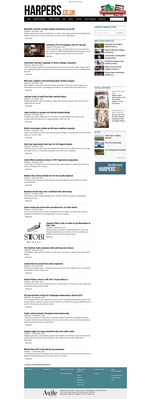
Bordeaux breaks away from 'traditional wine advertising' (48, 191)
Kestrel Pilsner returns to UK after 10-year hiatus (45, 279)
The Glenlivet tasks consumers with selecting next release (48, 248)
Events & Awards (90, 19)
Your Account (99, 369)
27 (39, 365)
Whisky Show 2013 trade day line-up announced (44, 349)
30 (45, 365)
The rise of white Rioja (113, 143)
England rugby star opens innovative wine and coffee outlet (49, 331)
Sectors (78, 19)
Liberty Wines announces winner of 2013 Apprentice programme (51, 160)
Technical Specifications (66, 373)
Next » (48, 365)
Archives (96, 373)
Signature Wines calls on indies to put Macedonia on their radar (68, 224)
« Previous (28, 365)
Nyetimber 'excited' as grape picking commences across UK (49, 29)
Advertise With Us (67, 369)
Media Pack (102, 19)
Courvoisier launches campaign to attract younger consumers (50, 63)
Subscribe (119, 33)
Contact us (47, 369)
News (29, 19)
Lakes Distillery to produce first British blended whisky (47, 112)
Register (79, 375)
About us (29, 369)
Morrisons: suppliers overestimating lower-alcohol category (49, 81)
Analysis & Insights (39, 19)
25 (35, 365)
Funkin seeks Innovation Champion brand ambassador (46, 313)
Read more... (29, 38)
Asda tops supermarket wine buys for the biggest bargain (48, 144)
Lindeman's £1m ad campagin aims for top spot (66, 45)
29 (43, 365)
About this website (81, 370)
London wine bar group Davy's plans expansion (43, 264)
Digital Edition (80, 380)
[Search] (122, 19)
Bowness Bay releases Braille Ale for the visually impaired (48, 176)
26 (37, 365)
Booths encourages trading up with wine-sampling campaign (49, 128)
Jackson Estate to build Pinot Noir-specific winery (45, 96)
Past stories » (121, 157)
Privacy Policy (80, 384)
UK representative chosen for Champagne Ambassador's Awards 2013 (53, 295)
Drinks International (116, 377)
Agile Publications (116, 370)
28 (41, 365)
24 (33, 365)
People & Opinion (54, 19)
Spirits (70, 19)
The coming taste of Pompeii (115, 150)
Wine (64, 19)
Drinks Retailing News (116, 375)
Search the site (81, 382)
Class (112, 380)
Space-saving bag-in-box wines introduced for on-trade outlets (50, 207)
